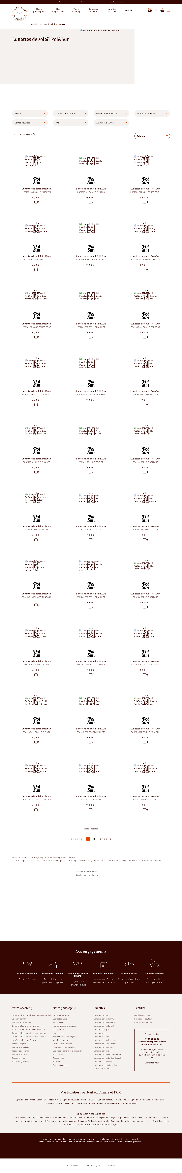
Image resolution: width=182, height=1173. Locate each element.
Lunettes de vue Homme (104, 1022)
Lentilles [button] (129, 10)
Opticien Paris (22, 1100)
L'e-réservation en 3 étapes (24, 1040)
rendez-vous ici (116, 2)
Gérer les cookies (60, 1065)
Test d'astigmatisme (20, 1061)
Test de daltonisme (20, 1051)
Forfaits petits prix (102, 1029)
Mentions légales (60, 1040)
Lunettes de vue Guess (104, 1047)
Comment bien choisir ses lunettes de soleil (31, 1015)
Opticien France (91, 1103)
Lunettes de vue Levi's (103, 1061)
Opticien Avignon (53, 1103)
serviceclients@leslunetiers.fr (152, 1042)
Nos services (58, 1033)
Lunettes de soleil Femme (86, 872)
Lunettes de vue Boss (103, 1051)
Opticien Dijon (158, 1100)
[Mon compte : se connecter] (168, 10)
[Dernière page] (108, 839)
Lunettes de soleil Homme (87, 875)
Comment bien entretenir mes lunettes (29, 1033)
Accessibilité (58, 1058)
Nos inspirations (58, 10)
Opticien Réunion (128, 1103)
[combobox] (30, 113)
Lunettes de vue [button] (93, 10)
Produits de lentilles (143, 1022)
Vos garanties (59, 1029)
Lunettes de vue (101, 1015)
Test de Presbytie (19, 1054)
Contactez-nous (60, 1019)
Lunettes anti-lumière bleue (106, 1065)
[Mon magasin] (156, 10)
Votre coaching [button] (76, 10)
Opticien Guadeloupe (109, 1103)
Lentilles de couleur (143, 1019)
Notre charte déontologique (65, 1037)
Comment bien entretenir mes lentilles (29, 1037)
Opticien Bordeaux (106, 1100)
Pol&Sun (36, 190)
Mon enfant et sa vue (21, 1022)
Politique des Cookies (62, 1044)
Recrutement (58, 1022)
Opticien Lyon (54, 1100)
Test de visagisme (19, 1044)
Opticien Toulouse (71, 1100)
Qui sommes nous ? (62, 1015)
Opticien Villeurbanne (140, 1100)
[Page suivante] (102, 839)
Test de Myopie (18, 1058)
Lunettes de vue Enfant (104, 1026)
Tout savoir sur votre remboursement (28, 1029)
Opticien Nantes (88, 1100)
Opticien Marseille (38, 1100)
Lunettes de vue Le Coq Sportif (107, 1058)
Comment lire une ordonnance (25, 1026)
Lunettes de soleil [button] (111, 10)
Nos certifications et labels (64, 1026)
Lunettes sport (100, 1033)
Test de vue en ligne (20, 1047)
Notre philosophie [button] (39, 10)
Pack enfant (58, 1061)
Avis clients (58, 1054)
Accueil (34, 24)
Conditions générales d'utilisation (67, 1051)
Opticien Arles (122, 1100)
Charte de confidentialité (64, 1047)
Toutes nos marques (102, 1069)
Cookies (111, 1165)
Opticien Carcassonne (72, 1103)
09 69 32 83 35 (152, 1039)
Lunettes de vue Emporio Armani (108, 1054)
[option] (30, 113)
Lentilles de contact (143, 1015)
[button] (162, 10)
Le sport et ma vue (20, 1019)
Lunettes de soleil (47, 24)
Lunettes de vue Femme (104, 1019)
